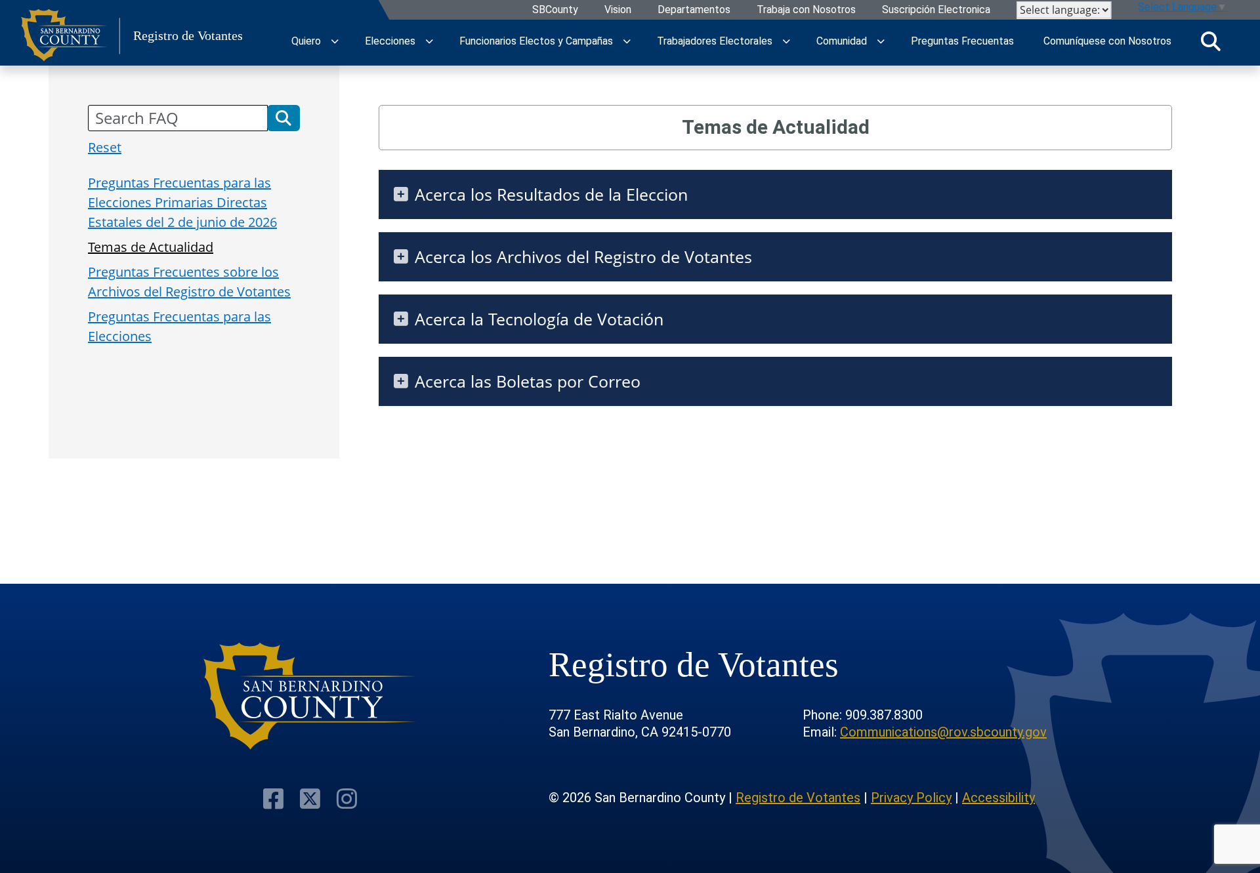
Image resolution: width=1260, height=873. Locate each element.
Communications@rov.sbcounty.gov (943, 732)
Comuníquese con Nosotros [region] (1107, 41)
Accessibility (998, 797)
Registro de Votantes (798, 797)
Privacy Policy (911, 797)
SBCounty (555, 10)
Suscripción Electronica (936, 10)
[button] (283, 118)
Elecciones (390, 41)
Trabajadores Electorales (714, 41)
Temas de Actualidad (150, 247)
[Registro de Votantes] (310, 696)
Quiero (306, 41)
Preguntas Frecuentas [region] (962, 41)
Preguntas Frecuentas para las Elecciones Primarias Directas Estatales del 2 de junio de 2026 (182, 202)
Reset (104, 147)
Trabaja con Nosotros (806, 10)
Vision (617, 10)
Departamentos (694, 10)
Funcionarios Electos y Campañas (536, 41)
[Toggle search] (1210, 41)
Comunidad (841, 41)
